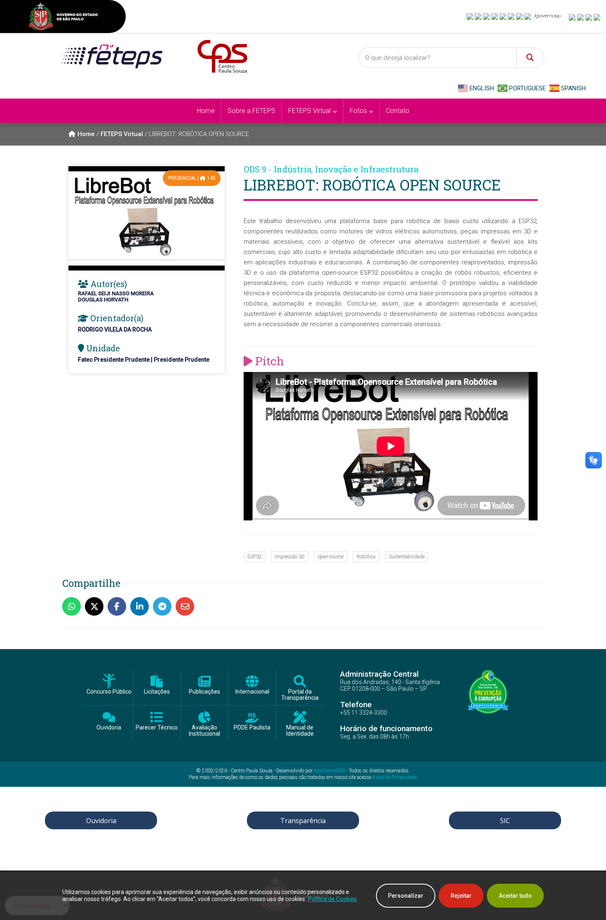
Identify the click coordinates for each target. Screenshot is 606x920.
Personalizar (405, 895)
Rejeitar (461, 895)
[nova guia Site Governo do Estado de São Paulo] (63, 17)
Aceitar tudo (515, 895)
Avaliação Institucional (204, 731)
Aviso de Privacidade (394, 777)
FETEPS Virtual (122, 134)
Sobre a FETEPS (251, 111)
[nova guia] (597, 17)
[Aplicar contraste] (589, 17)
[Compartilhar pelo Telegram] (164, 606)
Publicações (204, 692)
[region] (303, 895)
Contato (397, 111)
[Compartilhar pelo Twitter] (96, 606)
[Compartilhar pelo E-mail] (187, 606)
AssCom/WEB (329, 771)
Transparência (303, 820)
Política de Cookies (332, 899)
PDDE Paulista (252, 728)
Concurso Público (109, 692)
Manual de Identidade (300, 731)
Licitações (157, 692)
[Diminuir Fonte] (581, 17)
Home (206, 111)
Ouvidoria (108, 728)
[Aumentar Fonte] (572, 17)
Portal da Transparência (300, 695)
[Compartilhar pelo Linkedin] (141, 606)
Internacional (252, 692)
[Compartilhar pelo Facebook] (119, 606)
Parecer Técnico (157, 728)
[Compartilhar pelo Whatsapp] (73, 606)
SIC (505, 820)
